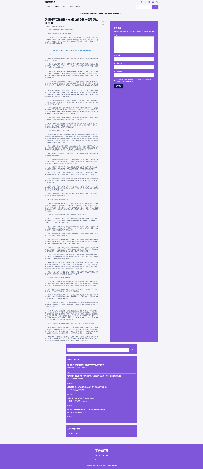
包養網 (77, 85)
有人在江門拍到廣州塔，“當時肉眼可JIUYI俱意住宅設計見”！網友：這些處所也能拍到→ (94, 376)
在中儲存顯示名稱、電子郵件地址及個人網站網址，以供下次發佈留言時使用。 (134, 80)
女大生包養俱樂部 (51, 283)
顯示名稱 (117, 55)
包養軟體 (82, 153)
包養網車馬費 (88, 339)
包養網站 (94, 194)
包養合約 (61, 153)
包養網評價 (53, 127)
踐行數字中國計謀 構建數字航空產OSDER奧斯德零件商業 (85, 365)
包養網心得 (93, 91)
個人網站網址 (118, 71)
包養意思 (83, 239)
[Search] (155, 7)
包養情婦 (75, 125)
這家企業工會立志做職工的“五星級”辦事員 (80, 398)
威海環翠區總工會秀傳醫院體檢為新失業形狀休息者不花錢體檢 (87, 387)
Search (69, 347)
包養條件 (66, 203)
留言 (116, 35)
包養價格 (49, 163)
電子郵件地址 (118, 63)
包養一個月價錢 (78, 241)
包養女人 (80, 75)
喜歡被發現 (50, 2)
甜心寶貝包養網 (64, 75)
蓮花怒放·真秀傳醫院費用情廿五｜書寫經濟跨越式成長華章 (86, 409)
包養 (60, 33)
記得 (72, 433)
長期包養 (62, 138)
